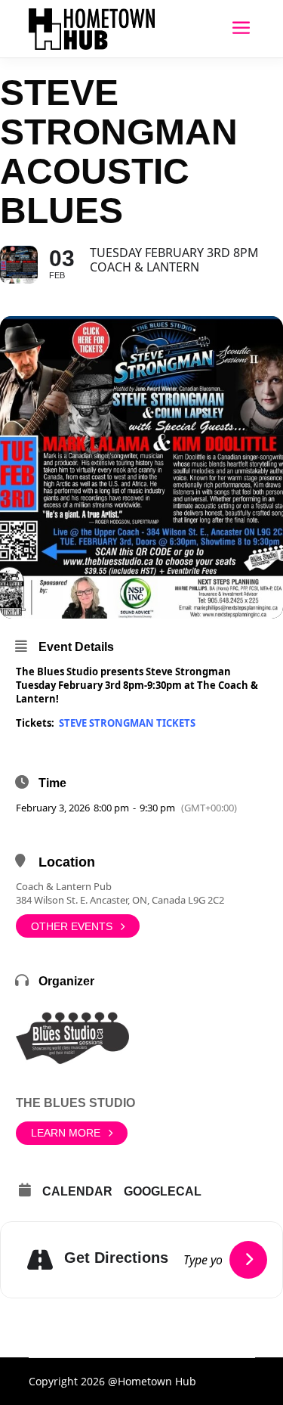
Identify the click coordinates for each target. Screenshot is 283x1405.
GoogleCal (162, 1191)
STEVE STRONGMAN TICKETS (127, 723)
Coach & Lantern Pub (64, 886)
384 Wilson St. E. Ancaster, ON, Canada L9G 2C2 (120, 900)
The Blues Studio (75, 1102)
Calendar (77, 1191)
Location (66, 862)
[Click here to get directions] (248, 1260)
